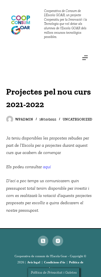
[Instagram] (57, 241)
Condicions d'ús (54, 262)
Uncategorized (77, 119)
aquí (47, 166)
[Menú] (85, 58)
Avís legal (33, 262)
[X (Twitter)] (43, 241)
